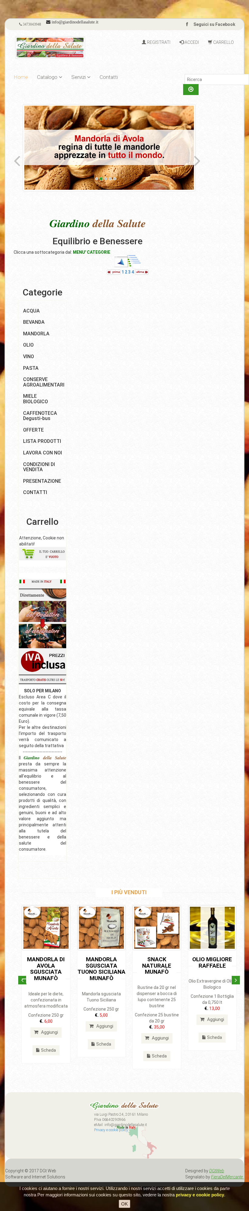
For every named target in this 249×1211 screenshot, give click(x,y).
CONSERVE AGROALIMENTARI (43, 382)
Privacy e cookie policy (111, 1130)
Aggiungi (49, 1032)
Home (21, 77)
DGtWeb (216, 1170)
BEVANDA (34, 322)
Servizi (78, 77)
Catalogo (47, 77)
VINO (28, 356)
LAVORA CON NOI (42, 453)
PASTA (31, 368)
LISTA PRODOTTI (42, 441)
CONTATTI (35, 492)
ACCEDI (191, 42)
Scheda (48, 1050)
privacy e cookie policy (200, 1194)
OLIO (28, 345)
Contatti (109, 77)
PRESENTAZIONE (42, 481)
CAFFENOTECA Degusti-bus (40, 416)
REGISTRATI (158, 42)
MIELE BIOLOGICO (35, 398)
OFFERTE (33, 430)
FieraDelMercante (227, 1176)
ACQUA (31, 311)
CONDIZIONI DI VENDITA (39, 467)
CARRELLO (223, 42)
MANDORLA (36, 334)
